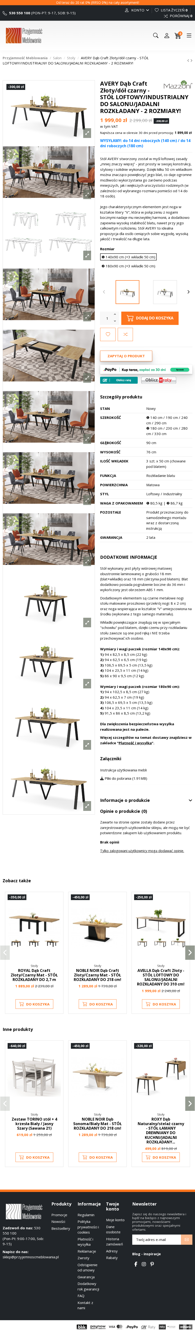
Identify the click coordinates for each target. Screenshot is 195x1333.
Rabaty (112, 1257)
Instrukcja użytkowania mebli (123, 770)
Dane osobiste (113, 1229)
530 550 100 (19, 12)
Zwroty (83, 1257)
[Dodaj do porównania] (125, 334)
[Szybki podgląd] (57, 919)
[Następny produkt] (191, 60)
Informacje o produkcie (125, 800)
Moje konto (115, 1219)
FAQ (81, 1295)
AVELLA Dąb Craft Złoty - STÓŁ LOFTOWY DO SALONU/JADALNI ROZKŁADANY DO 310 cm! (161, 977)
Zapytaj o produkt (126, 355)
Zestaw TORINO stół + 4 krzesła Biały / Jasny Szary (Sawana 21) (34, 1124)
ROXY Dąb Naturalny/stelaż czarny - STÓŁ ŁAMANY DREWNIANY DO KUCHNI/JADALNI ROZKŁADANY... (161, 1131)
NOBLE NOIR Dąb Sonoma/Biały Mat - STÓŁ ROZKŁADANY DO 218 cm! (97, 1124)
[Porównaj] (57, 910)
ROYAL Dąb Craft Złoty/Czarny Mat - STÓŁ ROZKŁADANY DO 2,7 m (34, 975)
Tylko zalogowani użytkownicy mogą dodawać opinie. (142, 850)
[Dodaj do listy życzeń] (108, 334)
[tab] (146, 801)
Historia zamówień (114, 1241)
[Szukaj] (155, 35)
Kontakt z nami (85, 1305)
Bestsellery (60, 1228)
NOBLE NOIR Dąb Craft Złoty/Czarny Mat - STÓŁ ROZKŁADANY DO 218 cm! (97, 975)
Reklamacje (87, 1251)
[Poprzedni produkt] (188, 60)
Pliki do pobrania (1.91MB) (125, 778)
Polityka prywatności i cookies (88, 1227)
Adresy (112, 1251)
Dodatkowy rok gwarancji (88, 1286)
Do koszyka (37, 1004)
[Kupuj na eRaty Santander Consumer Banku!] (158, 379)
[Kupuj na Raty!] (119, 380)
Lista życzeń (174, 10)
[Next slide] (188, 292)
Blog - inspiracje (146, 1253)
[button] (5, 953)
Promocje (59, 1214)
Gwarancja (86, 1276)
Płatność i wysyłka (135, 742)
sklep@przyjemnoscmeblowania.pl (31, 1257)
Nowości (58, 1221)
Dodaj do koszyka (154, 318)
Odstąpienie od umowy (88, 1267)
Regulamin (86, 1214)
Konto (137, 10)
